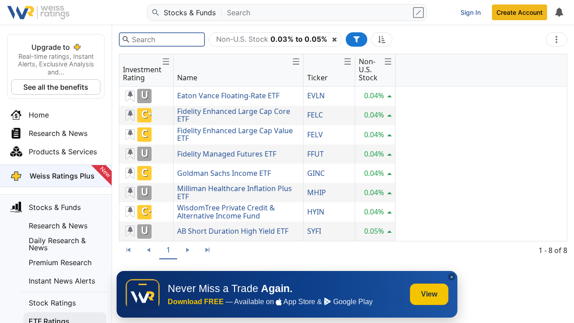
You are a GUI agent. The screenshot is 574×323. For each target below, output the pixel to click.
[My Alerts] (559, 12)
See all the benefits (55, 87)
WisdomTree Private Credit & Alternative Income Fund (226, 212)
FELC (315, 115)
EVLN (316, 95)
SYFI (314, 231)
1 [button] (168, 250)
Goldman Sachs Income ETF (224, 173)
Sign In (471, 12)
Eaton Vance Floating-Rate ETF (228, 95)
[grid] (257, 164)
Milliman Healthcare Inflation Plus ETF (234, 192)
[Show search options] (419, 12)
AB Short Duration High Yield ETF (232, 231)
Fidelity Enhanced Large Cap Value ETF (235, 135)
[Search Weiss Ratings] (155, 12)
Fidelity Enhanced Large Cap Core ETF (233, 115)
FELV (315, 135)
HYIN (315, 212)
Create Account (519, 12)
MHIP (316, 192)
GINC (316, 173)
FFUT (315, 154)
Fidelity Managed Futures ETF (226, 154)
